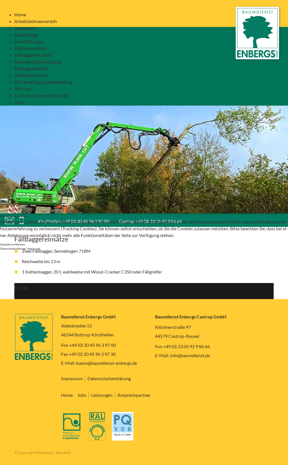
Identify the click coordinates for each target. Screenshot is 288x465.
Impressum (33, 248)
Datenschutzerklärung (12, 248)
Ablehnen (19, 244)
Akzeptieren (7, 244)
